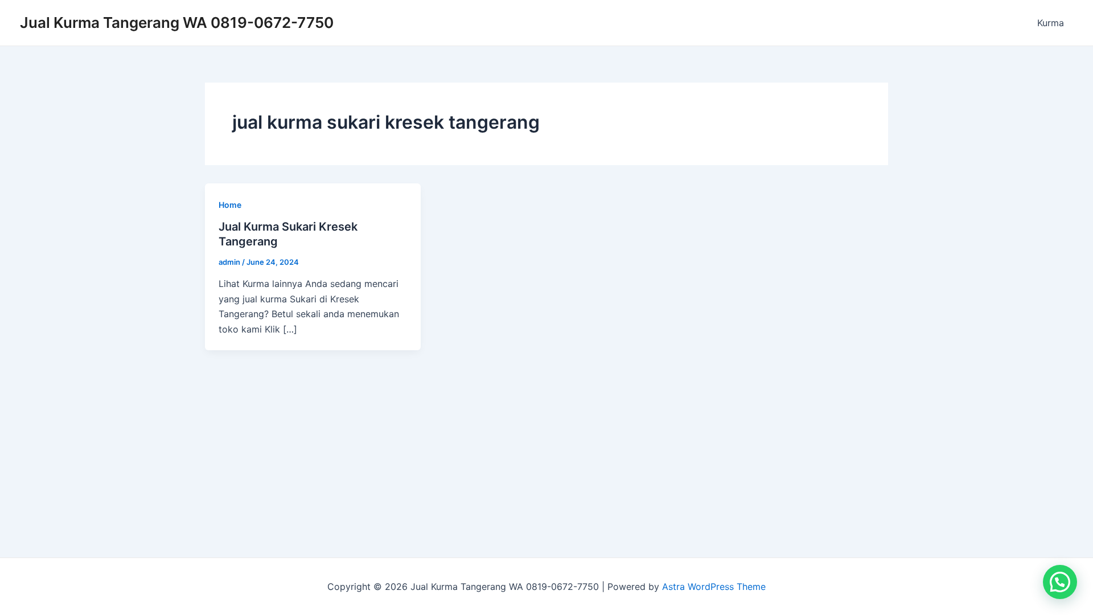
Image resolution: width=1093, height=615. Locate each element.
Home (230, 205)
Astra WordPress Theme (714, 586)
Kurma (1050, 22)
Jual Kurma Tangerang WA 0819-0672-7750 (177, 22)
